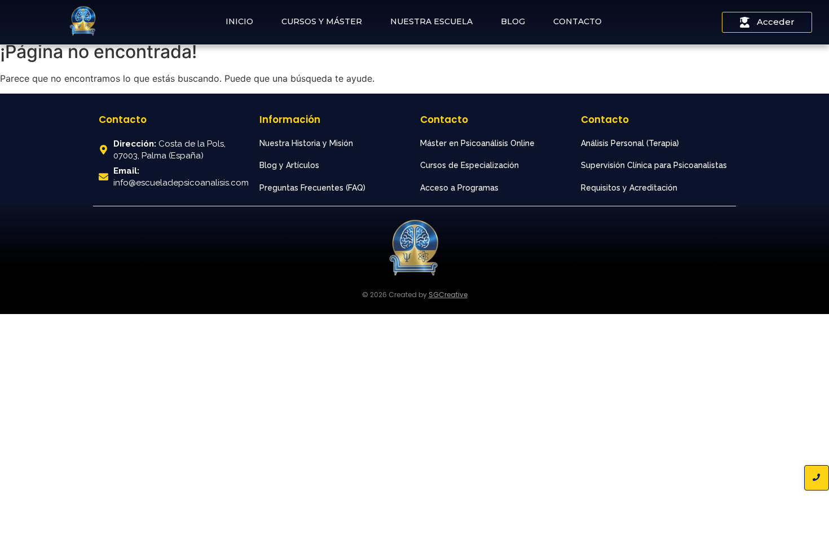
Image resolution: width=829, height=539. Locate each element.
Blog (513, 21)
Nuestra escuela (431, 21)
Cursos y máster (321, 21)
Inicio (239, 21)
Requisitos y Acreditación (629, 187)
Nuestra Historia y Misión (306, 143)
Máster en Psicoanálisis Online (477, 143)
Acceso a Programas (459, 187)
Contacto (577, 21)
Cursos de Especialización (469, 165)
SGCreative (448, 294)
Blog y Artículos (289, 165)
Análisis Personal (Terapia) (630, 143)
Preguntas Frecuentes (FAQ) (312, 187)
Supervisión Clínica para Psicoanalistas (654, 165)
